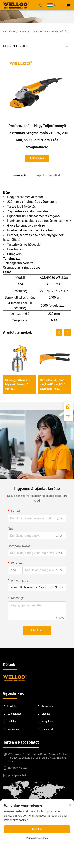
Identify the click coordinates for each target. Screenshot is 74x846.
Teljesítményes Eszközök (51, 31)
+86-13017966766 (18, 768)
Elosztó (45, 713)
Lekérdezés (37, 158)
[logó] (16, 5)
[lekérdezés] (68, 416)
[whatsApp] (68, 407)
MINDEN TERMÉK (15, 46)
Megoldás (47, 721)
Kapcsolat (47, 729)
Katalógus (13, 729)
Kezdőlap (9, 31)
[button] (59, 332)
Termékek (24, 31)
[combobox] (15, 570)
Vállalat (11, 721)
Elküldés (37, 630)
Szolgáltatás (14, 713)
